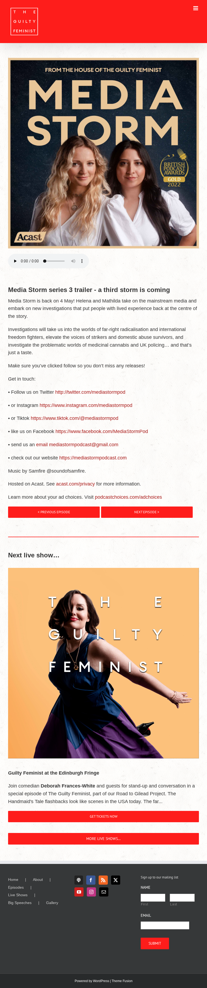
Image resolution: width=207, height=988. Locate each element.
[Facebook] (90, 880)
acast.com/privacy (75, 484)
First (144, 904)
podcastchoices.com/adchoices (128, 497)
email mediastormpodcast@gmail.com (77, 444)
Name (145, 887)
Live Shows (17, 895)
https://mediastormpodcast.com (93, 457)
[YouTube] (79, 891)
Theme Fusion (122, 981)
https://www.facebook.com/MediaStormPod (102, 431)
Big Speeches (20, 903)
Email (146, 915)
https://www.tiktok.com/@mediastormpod (74, 418)
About (38, 879)
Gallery (52, 903)
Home (13, 879)
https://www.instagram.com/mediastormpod (86, 405)
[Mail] (103, 891)
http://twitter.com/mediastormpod (90, 392)
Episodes (16, 887)
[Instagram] (91, 891)
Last (173, 904)
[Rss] (103, 880)
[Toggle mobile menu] (196, 8)
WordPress (101, 981)
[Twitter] (115, 880)
